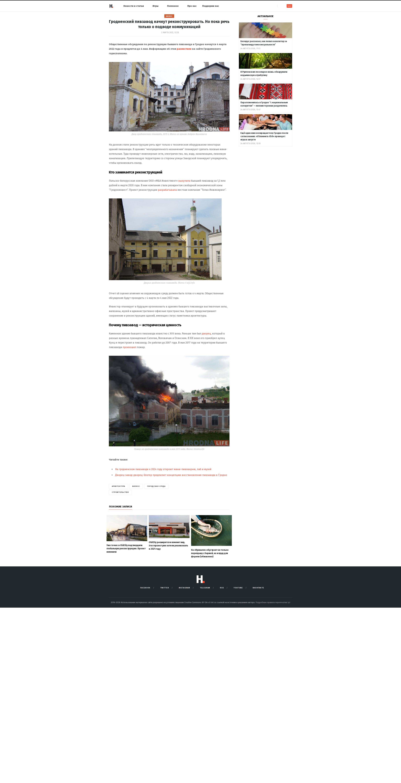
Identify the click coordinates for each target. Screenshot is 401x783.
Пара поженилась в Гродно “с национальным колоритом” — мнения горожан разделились (264, 104)
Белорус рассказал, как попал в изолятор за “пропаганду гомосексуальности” (263, 43)
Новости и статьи (133, 6)
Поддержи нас (210, 6)
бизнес (136, 486)
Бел (289, 6)
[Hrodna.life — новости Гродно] (111, 6)
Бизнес (169, 16)
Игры (155, 6)
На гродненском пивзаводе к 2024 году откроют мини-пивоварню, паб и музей (163, 469)
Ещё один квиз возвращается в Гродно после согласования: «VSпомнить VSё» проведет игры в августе (264, 136)
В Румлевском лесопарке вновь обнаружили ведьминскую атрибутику (263, 74)
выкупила (184, 180)
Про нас (192, 6)
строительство (120, 492)
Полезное (173, 6)
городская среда (156, 486)
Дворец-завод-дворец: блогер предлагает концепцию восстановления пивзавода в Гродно (171, 475)
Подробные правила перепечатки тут (272, 602)
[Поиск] (280, 6)
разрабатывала (167, 189)
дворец (206, 333)
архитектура (118, 486)
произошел (129, 347)
